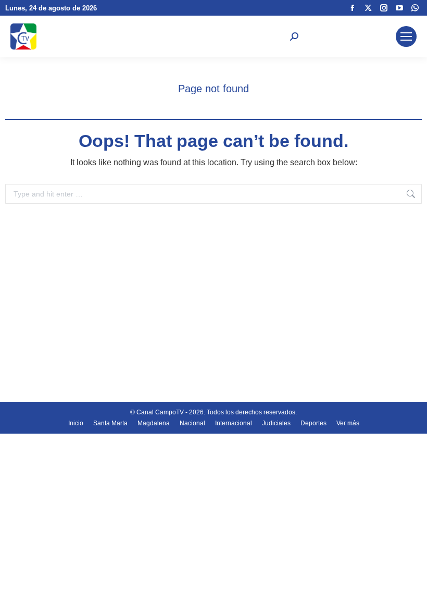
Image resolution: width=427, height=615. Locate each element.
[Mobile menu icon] (406, 36)
